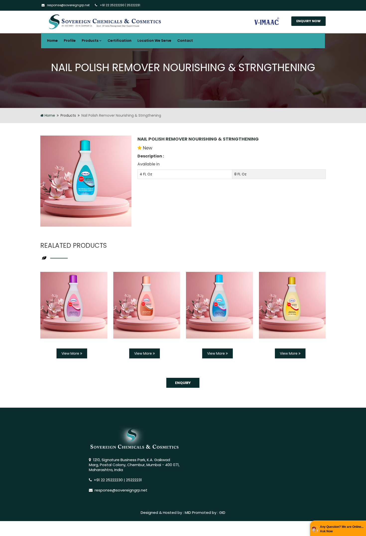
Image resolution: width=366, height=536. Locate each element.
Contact (185, 40)
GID (222, 512)
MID (188, 512)
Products (90, 40)
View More (70, 353)
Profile (70, 40)
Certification (119, 40)
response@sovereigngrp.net (68, 5)
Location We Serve (154, 40)
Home (52, 40)
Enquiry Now (308, 21)
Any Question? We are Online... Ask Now (342, 529)
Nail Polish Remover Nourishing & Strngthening (198, 139)
